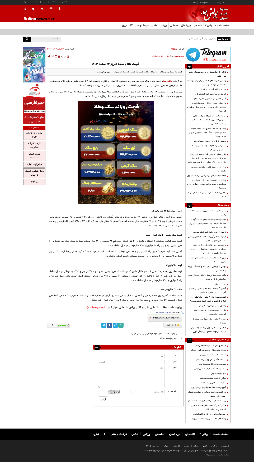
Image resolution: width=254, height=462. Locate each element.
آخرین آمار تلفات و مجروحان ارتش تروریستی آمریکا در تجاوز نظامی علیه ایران (207, 290)
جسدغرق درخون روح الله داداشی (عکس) (209, 414)
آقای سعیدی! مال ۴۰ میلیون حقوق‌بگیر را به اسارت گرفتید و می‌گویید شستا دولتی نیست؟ (208, 299)
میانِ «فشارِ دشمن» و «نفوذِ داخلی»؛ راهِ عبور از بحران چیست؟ (207, 259)
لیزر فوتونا (34, 182)
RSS (147, 446)
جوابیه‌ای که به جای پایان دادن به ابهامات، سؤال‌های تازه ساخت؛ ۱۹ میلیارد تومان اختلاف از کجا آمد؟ (206, 107)
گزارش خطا (171, 325)
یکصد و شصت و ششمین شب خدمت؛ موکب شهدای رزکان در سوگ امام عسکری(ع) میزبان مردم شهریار (207, 132)
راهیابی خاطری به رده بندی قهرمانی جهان (209, 141)
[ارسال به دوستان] (52, 56)
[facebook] (59, 9)
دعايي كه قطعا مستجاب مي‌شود (213, 378)
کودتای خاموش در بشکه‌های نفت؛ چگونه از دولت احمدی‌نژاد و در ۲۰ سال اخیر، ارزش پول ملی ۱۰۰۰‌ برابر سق (207, 223)
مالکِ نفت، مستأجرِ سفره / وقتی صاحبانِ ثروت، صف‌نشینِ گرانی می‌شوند (207, 277)
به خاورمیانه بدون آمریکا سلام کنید (212, 305)
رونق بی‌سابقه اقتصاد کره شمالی (213, 89)
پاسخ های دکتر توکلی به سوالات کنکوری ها (208, 418)
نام (176, 355)
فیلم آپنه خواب (34, 164)
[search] (27, 39)
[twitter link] (103, 325)
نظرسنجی (176, 446)
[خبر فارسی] (34, 103)
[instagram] (51, 9)
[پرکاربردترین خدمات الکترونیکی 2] (34, 64)
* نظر (175, 367)
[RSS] (26, 9)
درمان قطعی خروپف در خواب (34, 173)
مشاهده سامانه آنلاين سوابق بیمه (212, 364)
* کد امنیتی (172, 391)
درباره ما (53, 2)
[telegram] (42, 9)
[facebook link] (109, 325)
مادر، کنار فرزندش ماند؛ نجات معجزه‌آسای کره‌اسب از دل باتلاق (209, 312)
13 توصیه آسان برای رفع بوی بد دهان (211, 359)
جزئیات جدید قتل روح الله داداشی (212, 382)
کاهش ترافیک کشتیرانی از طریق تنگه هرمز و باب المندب (206, 194)
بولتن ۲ (208, 26)
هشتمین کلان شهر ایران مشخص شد (211, 345)
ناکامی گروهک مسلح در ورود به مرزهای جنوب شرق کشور (207, 74)
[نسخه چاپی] (48, 56)
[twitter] (33, 9)
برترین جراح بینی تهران (34, 135)
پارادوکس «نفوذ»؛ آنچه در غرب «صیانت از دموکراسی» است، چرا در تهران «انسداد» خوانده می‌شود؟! (206, 184)
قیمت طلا (158, 312)
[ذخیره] (56, 56)
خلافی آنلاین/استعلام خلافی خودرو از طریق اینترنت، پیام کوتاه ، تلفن (208, 407)
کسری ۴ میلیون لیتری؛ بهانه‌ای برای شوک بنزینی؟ (209, 321)
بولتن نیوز (167, 81)
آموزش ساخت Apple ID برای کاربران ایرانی (208, 387)
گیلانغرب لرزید (220, 283)
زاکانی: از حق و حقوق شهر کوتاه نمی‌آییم (209, 232)
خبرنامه (36, 2)
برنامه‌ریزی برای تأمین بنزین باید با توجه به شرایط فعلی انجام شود (190, 38)
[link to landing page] (213, 13)
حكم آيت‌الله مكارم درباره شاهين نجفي (210, 368)
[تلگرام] (208, 54)
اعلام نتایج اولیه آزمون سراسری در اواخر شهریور (206, 175)
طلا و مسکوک (157, 56)
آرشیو (205, 446)
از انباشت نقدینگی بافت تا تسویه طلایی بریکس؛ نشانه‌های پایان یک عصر (206, 238)
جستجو (196, 446)
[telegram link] (115, 325)
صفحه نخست (222, 26)
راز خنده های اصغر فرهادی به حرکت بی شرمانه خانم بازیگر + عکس (207, 394)
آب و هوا (27, 2)
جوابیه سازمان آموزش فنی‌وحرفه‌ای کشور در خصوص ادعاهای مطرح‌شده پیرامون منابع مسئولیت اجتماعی (208, 119)
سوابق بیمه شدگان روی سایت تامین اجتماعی (208, 350)
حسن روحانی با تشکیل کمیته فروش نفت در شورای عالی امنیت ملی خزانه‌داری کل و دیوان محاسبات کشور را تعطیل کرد (208, 249)
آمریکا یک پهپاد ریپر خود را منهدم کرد (210, 94)
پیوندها (44, 2)
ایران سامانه (210, 454)
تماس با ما (63, 2)
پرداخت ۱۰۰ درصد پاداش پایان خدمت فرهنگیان (207, 400)
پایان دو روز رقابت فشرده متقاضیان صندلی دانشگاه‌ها (208, 169)
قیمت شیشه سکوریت (34, 145)
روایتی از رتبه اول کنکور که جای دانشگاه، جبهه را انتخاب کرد (207, 268)
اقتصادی (168, 56)
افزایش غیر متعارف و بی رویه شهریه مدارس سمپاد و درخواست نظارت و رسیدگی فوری (208, 329)
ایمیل (175, 361)
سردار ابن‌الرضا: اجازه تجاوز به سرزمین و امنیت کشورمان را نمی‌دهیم (207, 147)
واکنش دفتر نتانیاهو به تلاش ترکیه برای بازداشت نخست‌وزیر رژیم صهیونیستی (206, 82)
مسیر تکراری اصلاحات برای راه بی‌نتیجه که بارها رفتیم (207, 212)
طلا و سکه (167, 312)
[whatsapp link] (121, 325)
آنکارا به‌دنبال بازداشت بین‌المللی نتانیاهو (210, 98)
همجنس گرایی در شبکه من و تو (213, 354)
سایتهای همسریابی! (218, 373)
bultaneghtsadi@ (96, 307)
